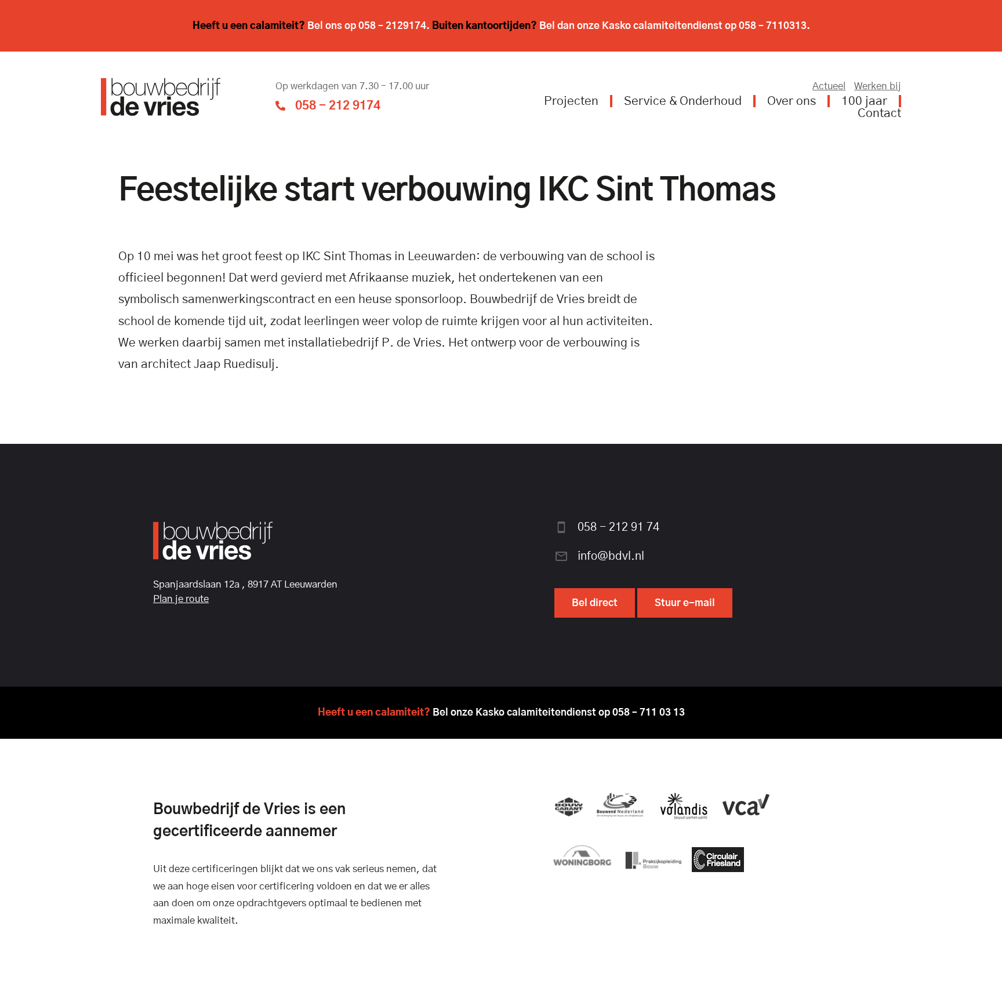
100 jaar (864, 101)
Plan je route (181, 599)
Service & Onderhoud (683, 101)
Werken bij (877, 86)
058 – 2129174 (392, 26)
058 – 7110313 (773, 26)
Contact (879, 113)
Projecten (571, 101)
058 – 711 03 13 (648, 712)
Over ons (791, 101)
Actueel (828, 86)
